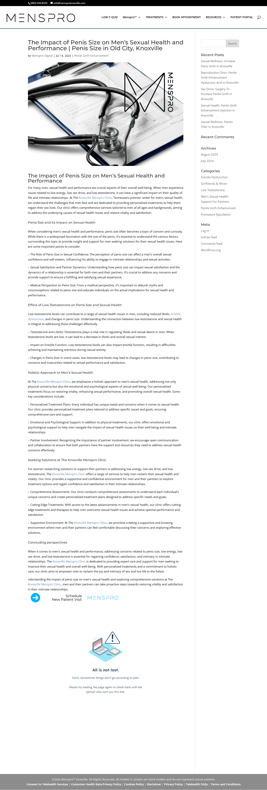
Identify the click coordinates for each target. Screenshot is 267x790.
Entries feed (209, 237)
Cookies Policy (134, 784)
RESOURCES (213, 17)
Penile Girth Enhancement (91, 55)
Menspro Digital (42, 55)
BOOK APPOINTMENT (186, 17)
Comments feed (211, 243)
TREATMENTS (154, 17)
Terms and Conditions (226, 784)
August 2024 (209, 154)
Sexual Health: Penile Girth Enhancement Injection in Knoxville (219, 110)
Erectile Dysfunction (214, 177)
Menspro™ (130, 17)
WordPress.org (211, 250)
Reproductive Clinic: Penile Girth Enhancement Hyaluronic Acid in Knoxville (219, 77)
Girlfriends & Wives (214, 183)
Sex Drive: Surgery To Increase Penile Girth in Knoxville (216, 94)
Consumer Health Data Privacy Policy (96, 784)
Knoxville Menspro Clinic (95, 198)
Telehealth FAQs (197, 784)
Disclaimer (154, 784)
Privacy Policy (173, 784)
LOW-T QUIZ (110, 17)
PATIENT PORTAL (241, 17)
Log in (205, 231)
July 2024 (207, 161)
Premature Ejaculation (216, 214)
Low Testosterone (213, 190)
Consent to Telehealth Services (47, 784)
